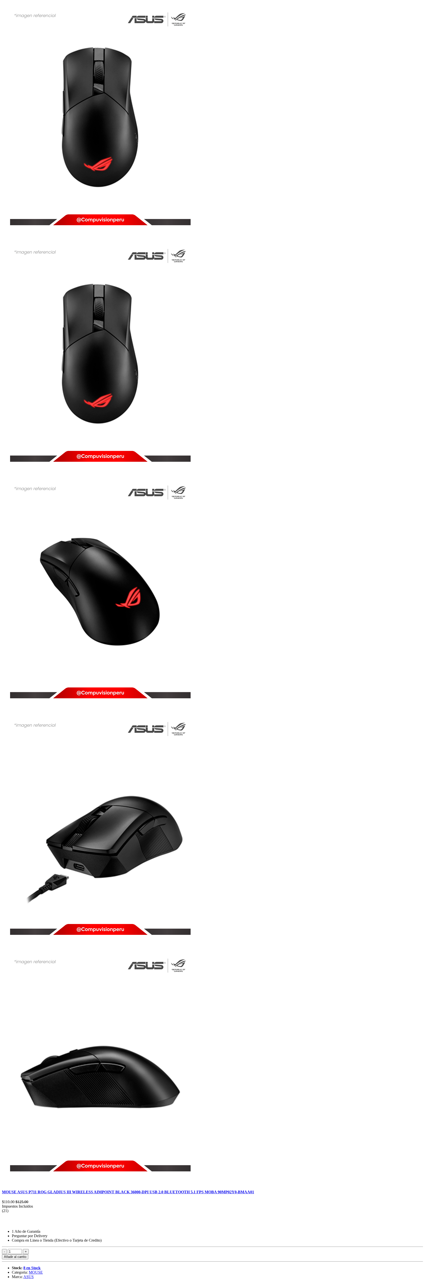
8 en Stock (32, 1268)
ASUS (28, 1277)
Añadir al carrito (15, 1257)
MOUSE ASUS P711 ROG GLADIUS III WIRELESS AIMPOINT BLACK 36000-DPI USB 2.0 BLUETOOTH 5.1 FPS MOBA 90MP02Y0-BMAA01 (128, 1192)
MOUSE (36, 1272)
